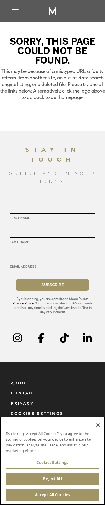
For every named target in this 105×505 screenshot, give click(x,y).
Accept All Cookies (52, 494)
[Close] (98, 425)
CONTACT (23, 393)
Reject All (52, 478)
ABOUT (20, 383)
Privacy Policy (23, 303)
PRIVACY (22, 403)
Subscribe (52, 284)
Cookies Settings (52, 462)
